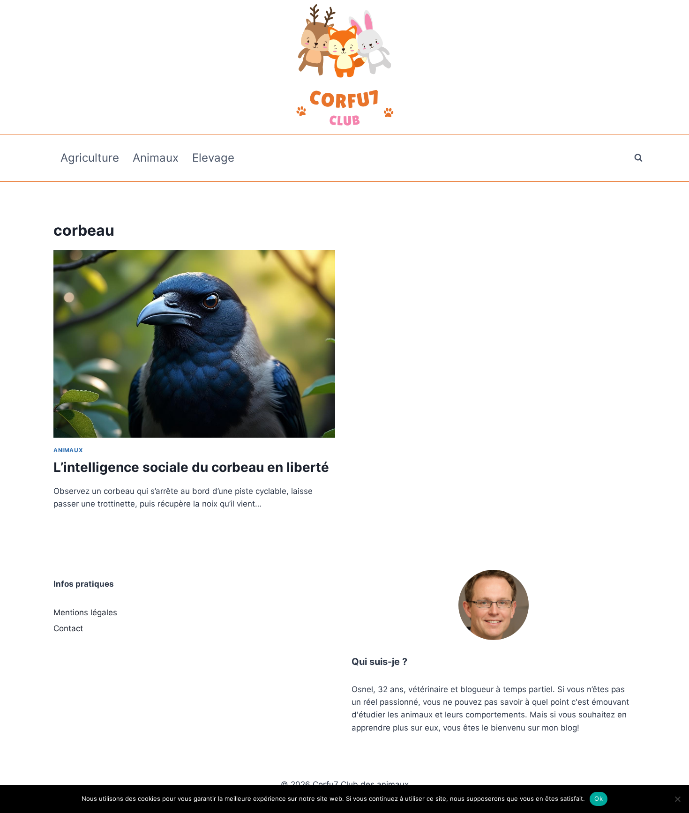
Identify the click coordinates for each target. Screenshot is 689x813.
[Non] (677, 799)
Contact (68, 628)
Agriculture (89, 157)
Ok (598, 798)
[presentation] (194, 344)
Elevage (213, 157)
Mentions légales (85, 612)
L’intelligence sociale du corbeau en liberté (191, 467)
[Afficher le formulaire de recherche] (638, 157)
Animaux (156, 157)
